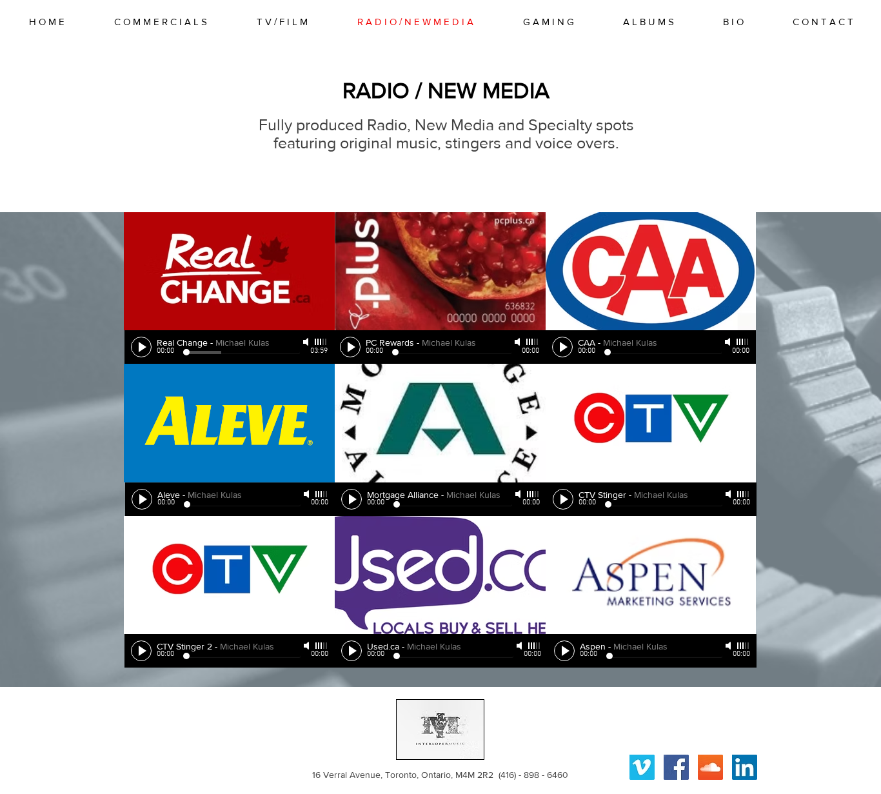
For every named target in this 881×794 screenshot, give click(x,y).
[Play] (141, 347)
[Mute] (307, 341)
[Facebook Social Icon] (676, 767)
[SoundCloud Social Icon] (710, 767)
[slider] (321, 342)
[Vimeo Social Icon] (642, 767)
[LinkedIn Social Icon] (744, 767)
